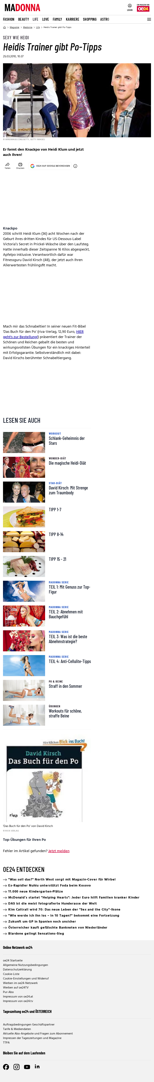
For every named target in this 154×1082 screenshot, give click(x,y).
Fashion (8, 19)
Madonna (27, 27)
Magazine (14, 27)
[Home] (4, 27)
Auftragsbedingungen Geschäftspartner (28, 1024)
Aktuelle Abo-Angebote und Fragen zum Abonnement (38, 1033)
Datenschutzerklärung (17, 969)
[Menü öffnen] (148, 19)
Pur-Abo (8, 992)
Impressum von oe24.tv (18, 1001)
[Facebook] (6, 1067)
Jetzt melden (58, 851)
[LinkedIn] (38, 1067)
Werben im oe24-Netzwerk (20, 983)
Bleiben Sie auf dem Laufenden (24, 1053)
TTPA (6, 1042)
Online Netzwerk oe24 (17, 947)
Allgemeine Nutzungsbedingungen (25, 965)
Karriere (72, 19)
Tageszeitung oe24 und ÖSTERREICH (27, 1011)
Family (57, 19)
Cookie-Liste (11, 974)
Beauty (23, 19)
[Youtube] (27, 1067)
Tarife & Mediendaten (17, 1029)
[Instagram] (17, 1067)
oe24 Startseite (13, 960)
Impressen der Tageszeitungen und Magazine (32, 1038)
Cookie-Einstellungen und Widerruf (26, 978)
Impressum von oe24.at (18, 996)
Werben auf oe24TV (16, 987)
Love (45, 19)
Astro (104, 19)
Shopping (90, 19)
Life (35, 19)
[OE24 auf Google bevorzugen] (75, 166)
